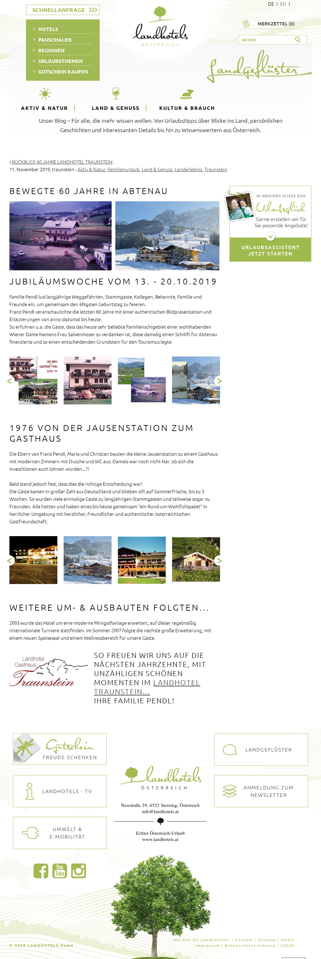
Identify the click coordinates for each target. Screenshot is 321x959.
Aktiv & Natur (44, 108)
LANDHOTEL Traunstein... (147, 687)
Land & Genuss (115, 108)
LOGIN (287, 945)
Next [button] (219, 381)
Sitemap (267, 939)
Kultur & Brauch (187, 108)
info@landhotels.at (160, 811)
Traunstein (215, 169)
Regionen (51, 50)
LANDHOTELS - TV (67, 790)
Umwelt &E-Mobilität (67, 832)
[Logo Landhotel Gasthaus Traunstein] (48, 673)
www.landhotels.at (160, 839)
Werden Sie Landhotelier (201, 939)
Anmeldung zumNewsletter (269, 791)
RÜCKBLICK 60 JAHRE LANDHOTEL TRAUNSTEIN (62, 161)
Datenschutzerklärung (250, 945)
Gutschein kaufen (63, 71)
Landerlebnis (188, 169)
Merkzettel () (276, 23)
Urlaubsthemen (60, 61)
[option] (33, 380)
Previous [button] (9, 381)
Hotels (48, 29)
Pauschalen (54, 39)
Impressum (208, 945)
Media (287, 939)
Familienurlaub (123, 169)
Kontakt (244, 939)
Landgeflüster (268, 749)
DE (271, 3)
